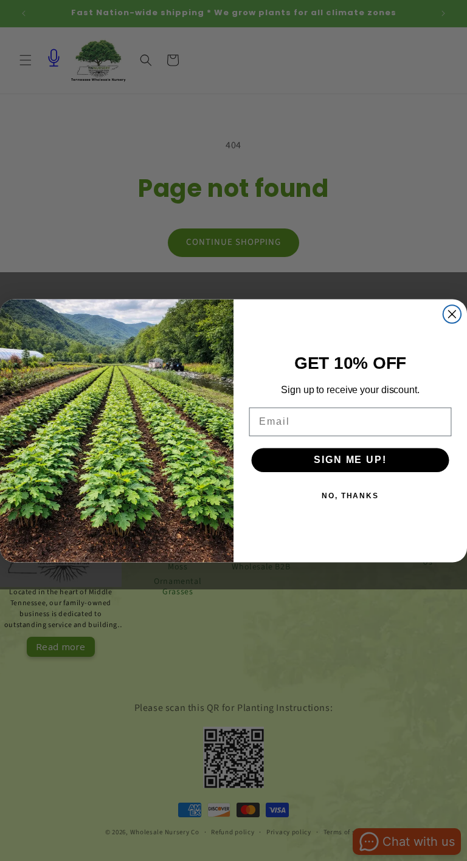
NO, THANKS (350, 496)
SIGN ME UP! (350, 460)
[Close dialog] (452, 314)
